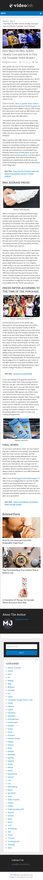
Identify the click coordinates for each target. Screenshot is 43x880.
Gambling (11, 755)
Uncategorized (13, 841)
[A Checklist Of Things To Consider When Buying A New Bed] (21, 587)
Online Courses (13, 800)
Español (11, 726)
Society (11, 816)
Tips (36, 62)
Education (11, 716)
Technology (12, 829)
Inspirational (12, 774)
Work (10, 848)
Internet (11, 777)
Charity (10, 703)
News (10, 796)
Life (9, 784)
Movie (10, 790)
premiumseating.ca (21, 155)
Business (11, 687)
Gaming (11, 758)
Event (10, 732)
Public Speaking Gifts (16, 809)
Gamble (11, 751)
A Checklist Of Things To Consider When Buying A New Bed (18, 601)
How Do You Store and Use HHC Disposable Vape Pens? (17, 541)
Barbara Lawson (10, 62)
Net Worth (12, 793)
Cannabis (11, 690)
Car (9, 693)
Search (21, 652)
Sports (10, 822)
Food (10, 748)
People (10, 803)
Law (9, 780)
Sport (10, 819)
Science (11, 812)
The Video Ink (15, 875)
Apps (10, 674)
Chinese (11, 706)
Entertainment (13, 719)
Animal (10, 671)
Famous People (14, 739)
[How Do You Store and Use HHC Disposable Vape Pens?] (21, 527)
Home (10, 771)
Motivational (12, 787)
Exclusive (11, 735)
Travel (10, 835)
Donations (12, 713)
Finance (11, 745)
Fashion (11, 742)
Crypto (10, 710)
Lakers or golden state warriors (26, 104)
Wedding (11, 845)
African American (14, 668)
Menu (3, 13)
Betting (10, 681)
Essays (10, 729)
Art (9, 677)
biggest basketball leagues (27, 478)
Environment (13, 722)
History (10, 767)
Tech (9, 825)
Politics (10, 806)
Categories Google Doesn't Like (20, 700)
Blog (9, 684)
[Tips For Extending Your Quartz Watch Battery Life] (21, 557)
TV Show (11, 838)
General (11, 761)
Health (10, 764)
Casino (10, 697)
